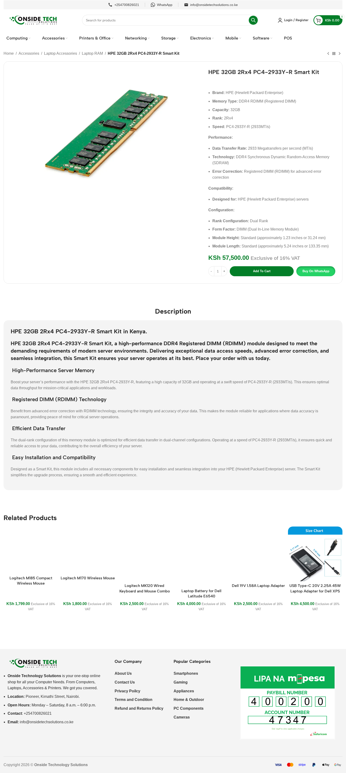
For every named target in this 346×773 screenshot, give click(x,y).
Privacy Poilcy (127, 691)
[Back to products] (334, 54)
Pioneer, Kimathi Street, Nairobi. (53, 696)
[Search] (253, 20)
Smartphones (186, 673)
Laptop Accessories (60, 53)
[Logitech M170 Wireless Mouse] (87, 550)
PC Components (189, 708)
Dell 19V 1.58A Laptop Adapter (258, 585)
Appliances (184, 691)
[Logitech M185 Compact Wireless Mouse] (31, 550)
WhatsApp (164, 5)
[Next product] (339, 54)
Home (9, 53)
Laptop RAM (92, 53)
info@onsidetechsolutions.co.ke (214, 5)
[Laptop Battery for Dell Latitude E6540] (201, 556)
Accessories (29, 53)
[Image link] (33, 663)
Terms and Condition (133, 700)
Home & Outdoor (189, 700)
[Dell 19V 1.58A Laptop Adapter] (258, 554)
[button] (315, 271)
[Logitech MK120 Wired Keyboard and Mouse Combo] (144, 554)
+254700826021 (126, 5)
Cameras (182, 717)
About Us (123, 673)
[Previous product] (328, 54)
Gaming (181, 682)
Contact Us (125, 682)
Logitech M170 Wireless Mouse (88, 578)
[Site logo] (33, 20)
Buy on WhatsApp (315, 271)
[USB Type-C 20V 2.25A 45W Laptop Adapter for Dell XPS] (315, 554)
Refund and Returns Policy (139, 708)
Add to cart (261, 271)
